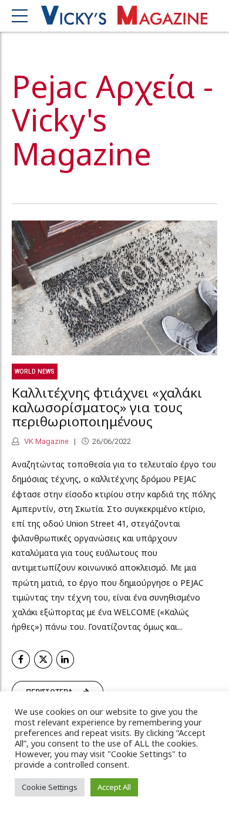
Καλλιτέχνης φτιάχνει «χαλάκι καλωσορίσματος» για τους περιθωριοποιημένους (107, 407)
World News (35, 371)
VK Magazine (45, 441)
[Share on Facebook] (21, 659)
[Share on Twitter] (43, 659)
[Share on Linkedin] (65, 659)
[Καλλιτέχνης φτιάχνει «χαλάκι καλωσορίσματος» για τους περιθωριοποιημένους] (114, 288)
